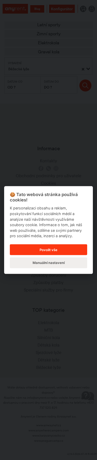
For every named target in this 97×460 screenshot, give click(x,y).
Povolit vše (48, 249)
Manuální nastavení (49, 262)
